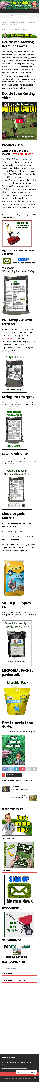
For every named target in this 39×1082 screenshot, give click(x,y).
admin (15, 29)
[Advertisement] (17, 1019)
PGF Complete (8, 338)
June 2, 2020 (7, 29)
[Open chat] (35, 1078)
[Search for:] (19, 16)
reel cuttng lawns (13, 775)
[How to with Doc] (19, 8)
